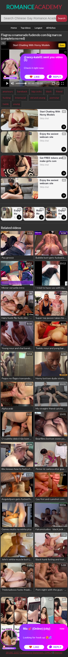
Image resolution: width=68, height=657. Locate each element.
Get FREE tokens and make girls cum (51, 159)
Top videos (26, 27)
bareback (22, 91)
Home (14, 27)
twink (6, 103)
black (49, 91)
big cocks (37, 91)
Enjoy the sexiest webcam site (49, 135)
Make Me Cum (39, 212)
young (16, 103)
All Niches (51, 27)
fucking (7, 97)
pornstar (54, 97)
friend (59, 91)
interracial (20, 97)
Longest (38, 27)
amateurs (8, 91)
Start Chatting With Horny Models (31, 45)
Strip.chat (44, 118)
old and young (37, 97)
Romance (34, 6)
